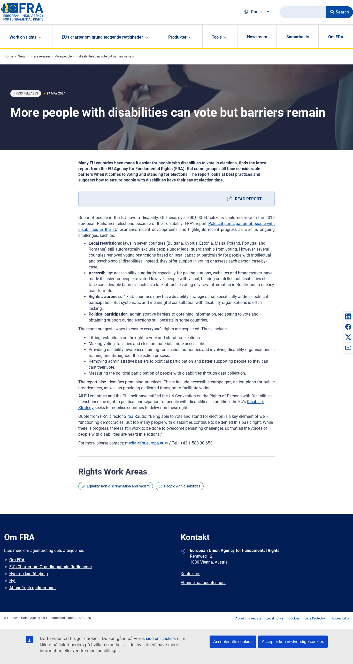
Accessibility (340, 618)
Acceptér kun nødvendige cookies (293, 641)
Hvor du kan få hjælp (28, 573)
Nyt (12, 580)
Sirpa (129, 416)
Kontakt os (190, 573)
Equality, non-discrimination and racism (118, 486)
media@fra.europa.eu (144, 443)
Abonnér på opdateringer (32, 587)
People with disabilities (182, 486)
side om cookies (161, 638)
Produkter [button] (177, 37)
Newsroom (257, 36)
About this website (248, 618)
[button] (348, 316)
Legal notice (274, 618)
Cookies (294, 618)
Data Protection (316, 618)
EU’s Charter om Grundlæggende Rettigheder (50, 566)
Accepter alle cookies (232, 641)
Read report (248, 198)
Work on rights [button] (23, 37)
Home (8, 56)
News (22, 56)
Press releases (40, 56)
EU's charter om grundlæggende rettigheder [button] (102, 37)
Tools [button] (217, 37)
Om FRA (335, 36)
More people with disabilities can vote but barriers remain (94, 56)
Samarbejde (297, 36)
